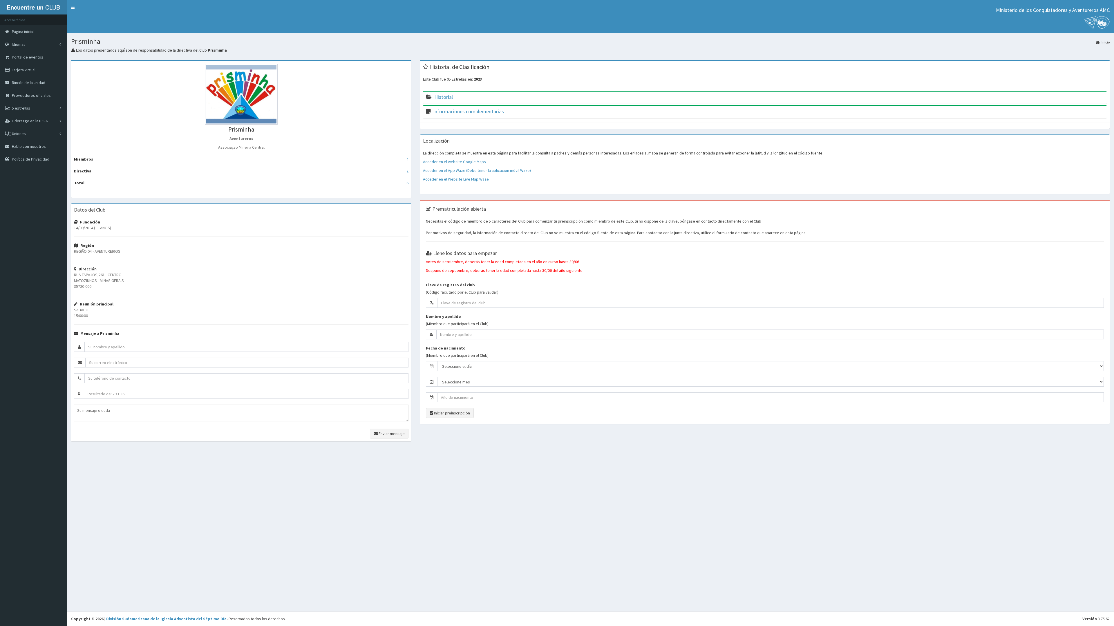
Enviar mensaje (391, 433)
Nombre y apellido (443, 316)
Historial (443, 97)
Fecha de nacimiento (446, 348)
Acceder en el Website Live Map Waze (456, 179)
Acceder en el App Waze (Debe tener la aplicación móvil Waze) (477, 170)
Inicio (1105, 42)
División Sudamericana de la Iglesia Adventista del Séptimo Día (166, 618)
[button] (73, 7)
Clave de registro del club (450, 284)
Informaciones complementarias (468, 111)
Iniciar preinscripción (451, 413)
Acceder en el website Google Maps (454, 161)
